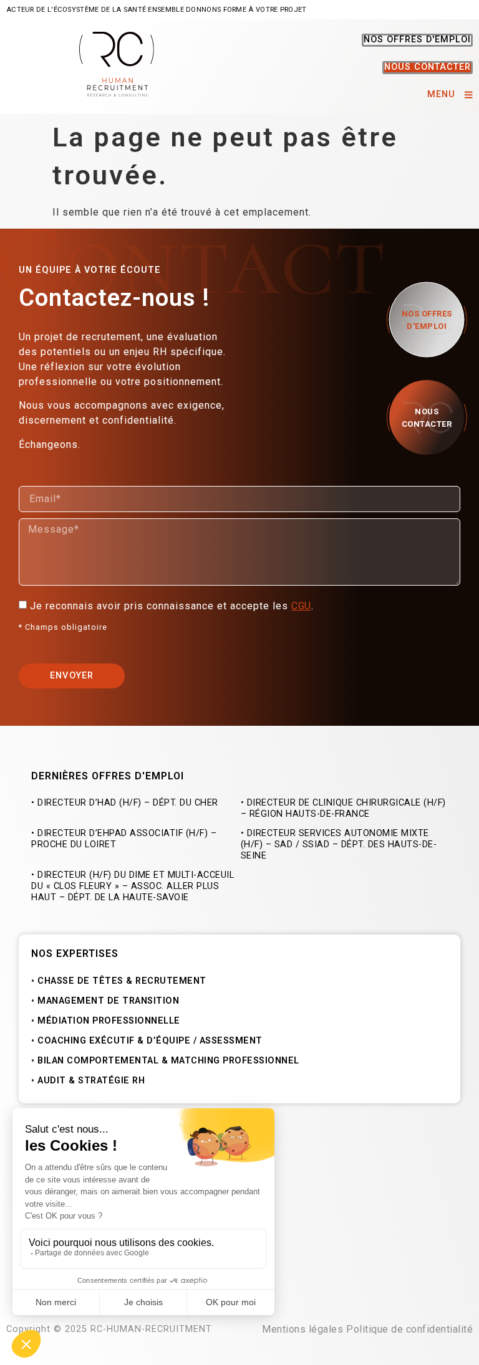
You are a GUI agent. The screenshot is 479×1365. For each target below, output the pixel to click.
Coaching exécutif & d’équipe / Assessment (150, 1040)
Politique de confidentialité (409, 1329)
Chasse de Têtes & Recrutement (121, 981)
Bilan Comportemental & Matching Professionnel (168, 1060)
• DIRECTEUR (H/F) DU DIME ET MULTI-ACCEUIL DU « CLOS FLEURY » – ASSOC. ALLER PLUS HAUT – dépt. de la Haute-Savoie (132, 886)
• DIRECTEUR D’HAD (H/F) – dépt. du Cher (124, 802)
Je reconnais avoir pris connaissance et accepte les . (173, 606)
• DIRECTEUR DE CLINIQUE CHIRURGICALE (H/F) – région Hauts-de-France (343, 808)
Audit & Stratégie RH (91, 1080)
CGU (301, 606)
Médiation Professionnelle (108, 1020)
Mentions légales (302, 1329)
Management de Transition (108, 1001)
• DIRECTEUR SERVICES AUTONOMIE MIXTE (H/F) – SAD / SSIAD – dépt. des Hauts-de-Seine (339, 844)
